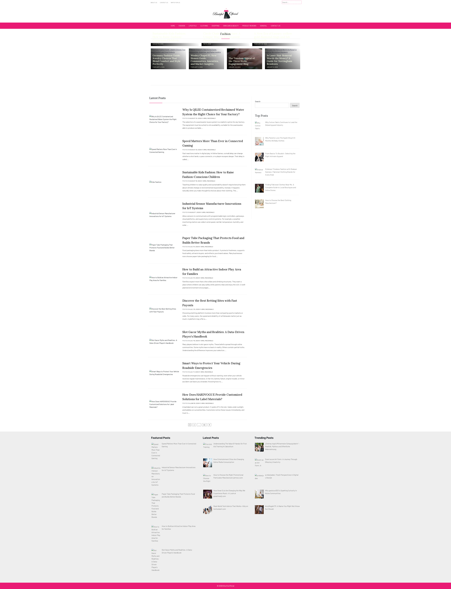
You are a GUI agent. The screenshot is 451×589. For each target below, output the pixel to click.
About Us (154, 2)
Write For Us (175, 2)
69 (204, 425)
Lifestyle (193, 26)
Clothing (204, 26)
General (263, 26)
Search (257, 101)
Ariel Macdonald (209, 118)
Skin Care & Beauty (231, 26)
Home (173, 26)
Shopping (215, 26)
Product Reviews (249, 26)
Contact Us (164, 2)
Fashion (182, 26)
